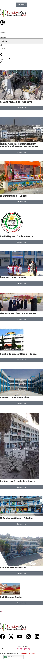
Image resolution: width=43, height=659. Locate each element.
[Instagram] (28, 636)
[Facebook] (2, 636)
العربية (10, 657)
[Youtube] (19, 636)
